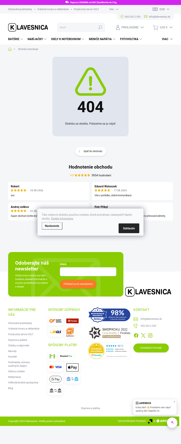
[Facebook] (136, 334)
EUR (162, 9)
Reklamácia (14, 377)
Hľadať (100, 27)
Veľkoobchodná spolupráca (23, 382)
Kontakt (12, 356)
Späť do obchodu (93, 151)
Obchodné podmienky (20, 9)
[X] (143, 334)
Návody (12, 351)
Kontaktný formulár (151, 347)
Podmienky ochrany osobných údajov (19, 364)
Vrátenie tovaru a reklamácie (53, 9)
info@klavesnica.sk (151, 318)
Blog (10, 388)
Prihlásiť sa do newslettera (78, 284)
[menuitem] (16, 39)
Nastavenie (52, 225)
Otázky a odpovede (18, 345)
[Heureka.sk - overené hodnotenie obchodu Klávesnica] (109, 351)
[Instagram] (150, 334)
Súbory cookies (16, 371)
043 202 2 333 (148, 325)
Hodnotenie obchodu (90, 167)
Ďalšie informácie (62, 218)
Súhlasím (129, 228)
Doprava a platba (17, 340)
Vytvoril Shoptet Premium (132, 421)
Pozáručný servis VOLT (86, 9)
